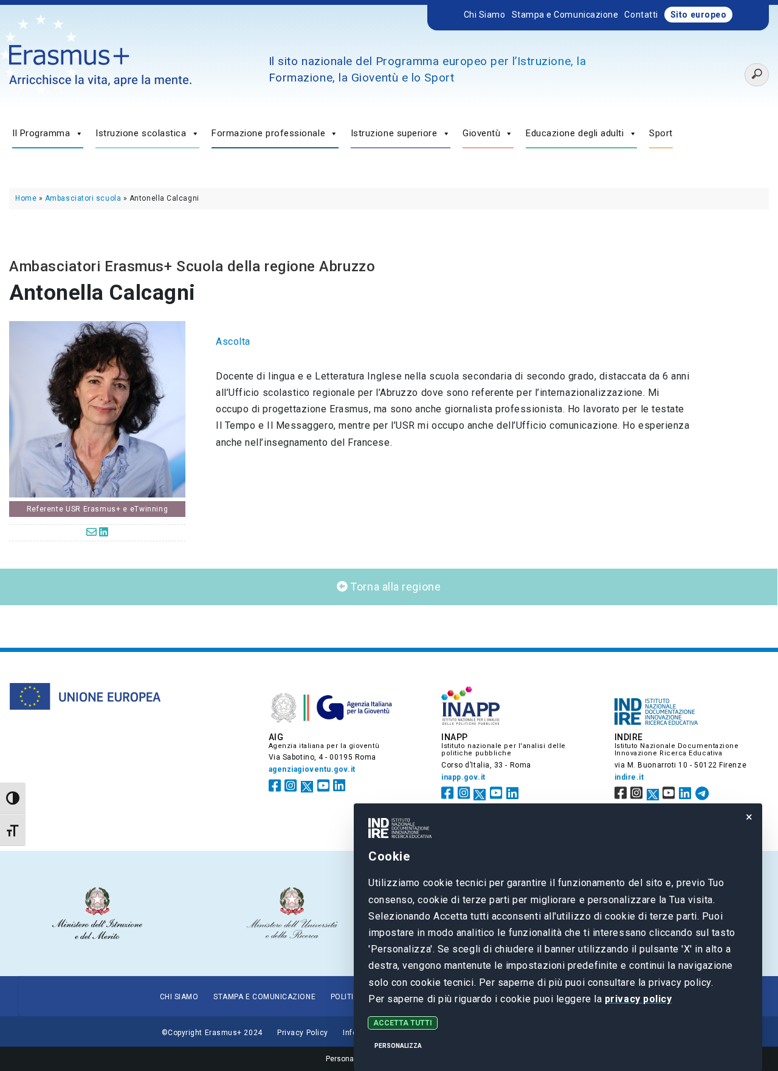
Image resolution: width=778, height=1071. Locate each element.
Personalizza (398, 1045)
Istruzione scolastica (140, 133)
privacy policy (638, 999)
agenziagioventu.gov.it (312, 769)
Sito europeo (698, 14)
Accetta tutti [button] (402, 1023)
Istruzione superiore (394, 133)
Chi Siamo (485, 14)
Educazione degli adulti (575, 133)
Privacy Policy (302, 1032)
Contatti (641, 14)
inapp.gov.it (463, 777)
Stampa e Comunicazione (565, 14)
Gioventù (481, 133)
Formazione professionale (268, 133)
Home (25, 198)
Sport (661, 133)
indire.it (629, 777)
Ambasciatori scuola (83, 198)
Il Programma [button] (41, 133)
